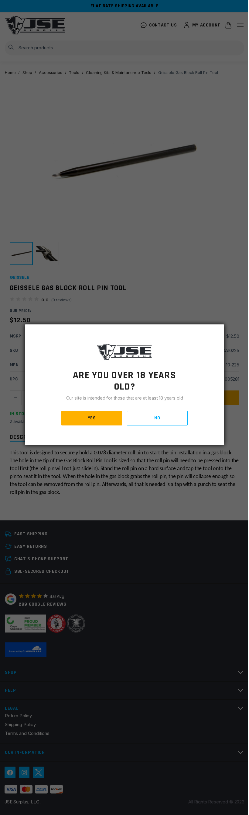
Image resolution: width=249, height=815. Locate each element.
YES (92, 418)
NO (157, 418)
